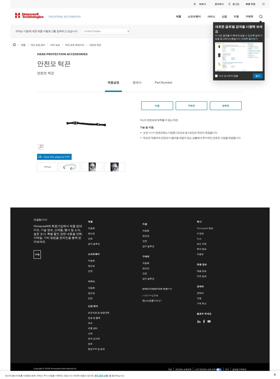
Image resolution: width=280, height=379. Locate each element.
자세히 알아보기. (249, 38)
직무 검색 (201, 276)
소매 (90, 333)
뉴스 (199, 238)
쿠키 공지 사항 (101, 375)
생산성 (91, 233)
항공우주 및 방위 (96, 349)
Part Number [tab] (163, 82)
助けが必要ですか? (152, 300)
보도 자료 (201, 243)
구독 (37, 254)
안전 (90, 238)
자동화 (91, 228)
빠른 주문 (250, 4)
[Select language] (194, 4)
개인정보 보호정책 (183, 369)
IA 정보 (200, 233)
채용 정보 (201, 271)
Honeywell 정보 (205, 228)
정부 (90, 343)
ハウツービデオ (150, 295)
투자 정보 (201, 249)
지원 (236, 16)
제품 (178, 16)
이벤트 (200, 254)
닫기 (258, 75)
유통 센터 (93, 328)
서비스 (211, 16)
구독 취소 (201, 303)
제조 (90, 323)
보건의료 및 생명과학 (98, 312)
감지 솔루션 (94, 243)
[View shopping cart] (263, 3)
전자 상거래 (94, 338)
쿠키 (227, 369)
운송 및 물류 (94, 317)
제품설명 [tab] (113, 82)
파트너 (202, 4)
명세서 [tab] (137, 82)
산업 (224, 16)
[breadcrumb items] (14, 44)
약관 (170, 369)
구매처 (249, 16)
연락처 (200, 293)
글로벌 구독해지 (239, 369)
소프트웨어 (194, 16)
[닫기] (274, 374)
